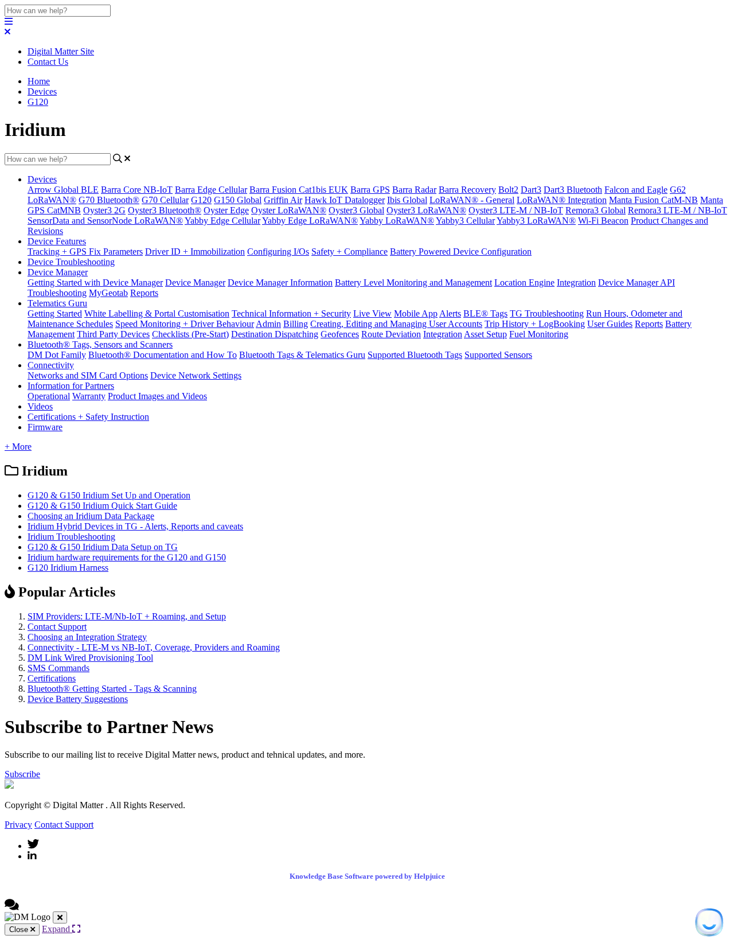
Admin (268, 324)
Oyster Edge (226, 210)
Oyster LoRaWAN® (288, 210)
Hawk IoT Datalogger (344, 200)
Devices (42, 91)
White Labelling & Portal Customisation (156, 313)
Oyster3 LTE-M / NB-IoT (515, 210)
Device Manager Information (280, 282)
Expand (57, 929)
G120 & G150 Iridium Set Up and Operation (109, 495)
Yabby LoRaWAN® (397, 220)
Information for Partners (71, 386)
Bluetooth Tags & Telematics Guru (302, 355)
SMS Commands (58, 668)
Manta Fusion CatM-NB (653, 200)
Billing (295, 324)
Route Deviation (391, 334)
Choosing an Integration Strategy (87, 637)
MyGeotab (108, 293)
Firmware (45, 427)
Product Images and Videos (157, 396)
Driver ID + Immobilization (195, 251)
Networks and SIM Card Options (88, 375)
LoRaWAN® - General (472, 200)
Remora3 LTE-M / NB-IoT (677, 210)
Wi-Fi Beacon (603, 220)
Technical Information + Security (291, 313)
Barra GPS (370, 189)
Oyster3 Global (356, 210)
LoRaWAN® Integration (562, 200)
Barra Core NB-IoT (137, 189)
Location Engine (524, 282)
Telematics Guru (57, 303)
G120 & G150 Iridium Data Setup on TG (103, 547)
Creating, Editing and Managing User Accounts (396, 324)
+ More (18, 446)
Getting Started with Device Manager (95, 282)
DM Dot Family (57, 355)
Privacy (18, 824)
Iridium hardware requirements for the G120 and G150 (127, 557)
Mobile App (416, 313)
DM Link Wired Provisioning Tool (90, 657)
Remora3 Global (595, 210)
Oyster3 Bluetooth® (164, 210)
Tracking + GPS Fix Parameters (85, 251)
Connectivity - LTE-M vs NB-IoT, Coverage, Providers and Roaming (154, 647)
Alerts (450, 313)
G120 (38, 102)
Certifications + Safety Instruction (88, 417)
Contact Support (57, 627)
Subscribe (22, 774)
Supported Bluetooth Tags (415, 355)
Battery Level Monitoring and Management (413, 282)
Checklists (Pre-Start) (190, 334)
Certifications (52, 678)
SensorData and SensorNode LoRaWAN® (105, 220)
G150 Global (237, 200)
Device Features (57, 241)
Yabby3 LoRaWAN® (536, 220)
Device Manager (58, 272)
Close (19, 929)
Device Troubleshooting (71, 262)
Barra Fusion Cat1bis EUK (298, 189)
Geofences (340, 334)
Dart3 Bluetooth (573, 189)
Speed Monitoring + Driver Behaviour (184, 324)
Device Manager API (636, 282)
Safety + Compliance (349, 251)
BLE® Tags (485, 313)
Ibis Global (407, 200)
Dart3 (531, 189)
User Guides (610, 324)
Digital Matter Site (61, 51)
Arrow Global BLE (63, 189)
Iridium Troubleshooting (71, 536)
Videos (40, 406)
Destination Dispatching (274, 334)
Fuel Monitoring (538, 334)
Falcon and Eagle (635, 189)
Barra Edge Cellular (211, 189)
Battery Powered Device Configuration (461, 251)
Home (39, 81)
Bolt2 (508, 189)
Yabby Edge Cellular (222, 220)
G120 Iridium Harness (68, 567)
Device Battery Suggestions (78, 699)
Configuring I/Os (278, 251)
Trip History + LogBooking (535, 324)
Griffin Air (283, 200)
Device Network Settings (195, 375)
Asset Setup (485, 334)
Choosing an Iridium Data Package (91, 516)
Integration (576, 282)
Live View (372, 313)
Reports (144, 293)
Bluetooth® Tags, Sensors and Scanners (100, 344)
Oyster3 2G (104, 210)
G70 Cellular (165, 200)
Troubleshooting (57, 293)
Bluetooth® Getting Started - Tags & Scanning (112, 688)
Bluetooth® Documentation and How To (162, 355)
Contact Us (48, 62)
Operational (49, 396)
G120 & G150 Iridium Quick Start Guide (102, 505)
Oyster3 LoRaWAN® (426, 210)
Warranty (89, 396)
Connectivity (51, 365)
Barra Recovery (467, 189)
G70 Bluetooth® (109, 200)
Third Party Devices (113, 334)
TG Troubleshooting (547, 313)
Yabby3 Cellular (465, 220)
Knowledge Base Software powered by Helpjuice (367, 876)
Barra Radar (414, 189)
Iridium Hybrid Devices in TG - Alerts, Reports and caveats (135, 526)
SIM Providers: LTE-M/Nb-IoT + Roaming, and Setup (127, 616)
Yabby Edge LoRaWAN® (310, 220)
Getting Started (55, 313)
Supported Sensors (498, 355)
